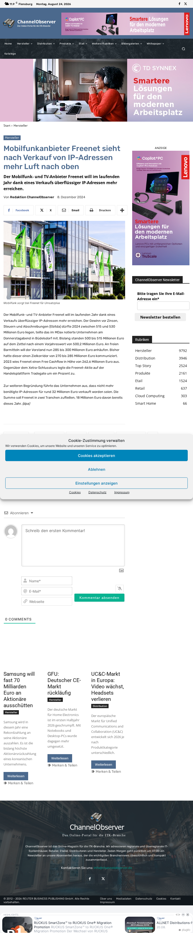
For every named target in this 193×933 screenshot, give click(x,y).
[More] (122, 210)
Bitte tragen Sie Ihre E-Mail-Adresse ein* (161, 296)
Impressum (121, 492)
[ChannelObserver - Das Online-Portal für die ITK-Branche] (29, 23)
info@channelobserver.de (113, 868)
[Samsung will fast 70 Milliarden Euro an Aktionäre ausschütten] (20, 660)
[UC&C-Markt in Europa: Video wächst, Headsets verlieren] (108, 660)
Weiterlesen (15, 776)
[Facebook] (179, 4)
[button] (183, 49)
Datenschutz (97, 492)
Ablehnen (96, 469)
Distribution (100, 706)
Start (7, 125)
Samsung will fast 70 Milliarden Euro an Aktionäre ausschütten (19, 689)
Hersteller (21, 125)
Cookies (75, 492)
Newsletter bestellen (160, 317)
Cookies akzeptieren (96, 455)
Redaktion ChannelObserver (32, 197)
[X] (185, 4)
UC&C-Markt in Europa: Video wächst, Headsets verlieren (107, 686)
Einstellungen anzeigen (96, 483)
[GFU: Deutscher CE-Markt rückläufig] (64, 660)
